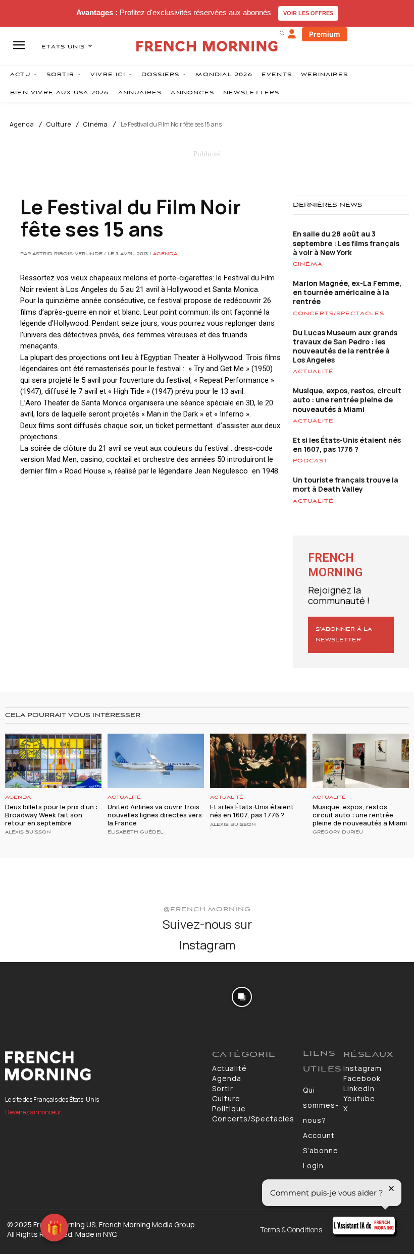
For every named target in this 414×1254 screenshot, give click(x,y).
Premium (324, 34)
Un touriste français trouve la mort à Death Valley (345, 484)
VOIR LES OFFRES (308, 13)
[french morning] (207, 46)
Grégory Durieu (338, 832)
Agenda (22, 125)
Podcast (310, 461)
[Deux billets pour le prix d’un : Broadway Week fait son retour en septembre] (53, 761)
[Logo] (103, 1066)
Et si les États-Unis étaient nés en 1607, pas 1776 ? (347, 444)
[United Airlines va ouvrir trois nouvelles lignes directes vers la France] (156, 761)
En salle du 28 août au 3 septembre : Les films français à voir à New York (346, 243)
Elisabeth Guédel (135, 832)
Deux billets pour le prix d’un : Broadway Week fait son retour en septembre (51, 814)
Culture (58, 125)
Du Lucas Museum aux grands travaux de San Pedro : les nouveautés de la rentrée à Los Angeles (345, 346)
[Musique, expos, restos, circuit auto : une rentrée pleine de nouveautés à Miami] (361, 761)
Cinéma (95, 125)
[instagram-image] (33, 995)
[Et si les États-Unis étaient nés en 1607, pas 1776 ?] (258, 761)
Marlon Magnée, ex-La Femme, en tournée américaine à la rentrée (347, 292)
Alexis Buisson (28, 832)
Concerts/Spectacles (338, 314)
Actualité (313, 372)
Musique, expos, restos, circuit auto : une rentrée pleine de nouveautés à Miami (347, 399)
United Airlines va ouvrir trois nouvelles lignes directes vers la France (155, 814)
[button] (282, 33)
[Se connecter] (292, 34)
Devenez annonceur (33, 1112)
